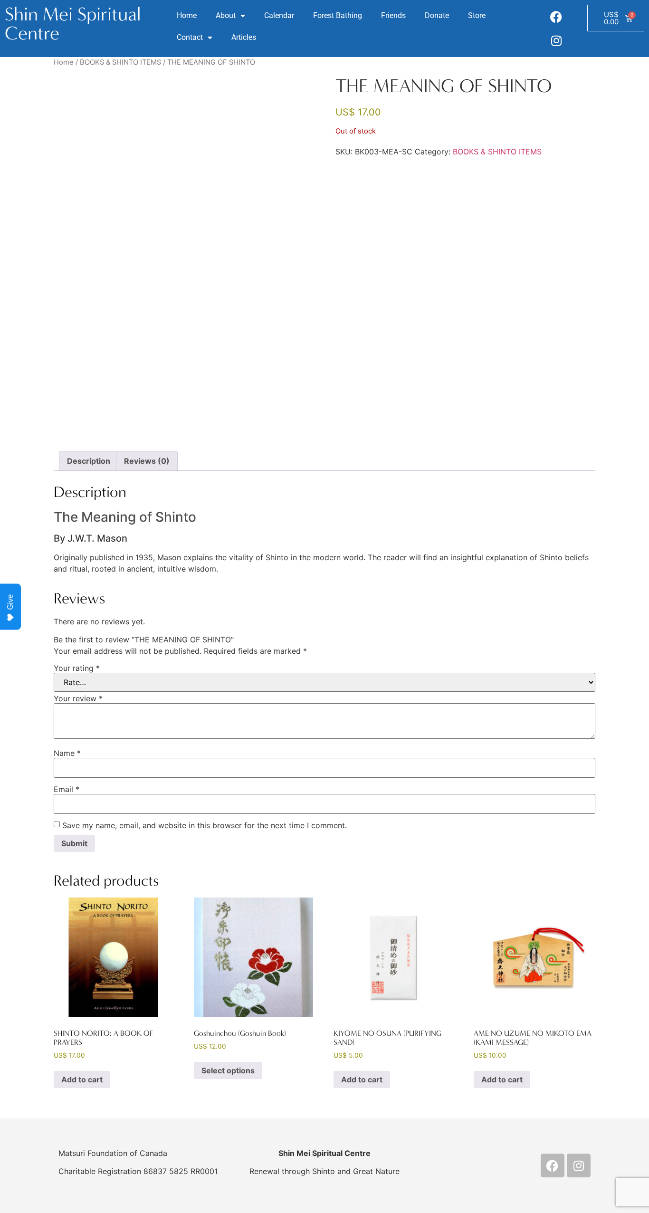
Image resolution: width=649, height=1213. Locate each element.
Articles (243, 37)
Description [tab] (88, 461)
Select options (228, 1070)
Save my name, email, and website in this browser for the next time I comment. (204, 825)
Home (187, 15)
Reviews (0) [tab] (147, 461)
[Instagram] (556, 40)
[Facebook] (556, 17)
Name (67, 753)
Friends (393, 15)
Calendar (279, 15)
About (226, 15)
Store (477, 15)
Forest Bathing (337, 15)
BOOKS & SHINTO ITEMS (120, 62)
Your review (78, 698)
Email (66, 789)
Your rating (77, 668)
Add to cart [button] (82, 1079)
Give (10, 602)
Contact (190, 37)
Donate (437, 15)
